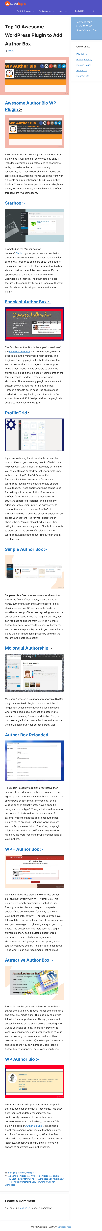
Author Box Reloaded (26, 734)
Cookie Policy (84, 65)
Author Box (13, 1176)
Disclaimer (82, 54)
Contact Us (82, 76)
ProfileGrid (16, 412)
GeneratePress (64, 1227)
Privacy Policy (84, 59)
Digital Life (80, 11)
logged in (25, 1208)
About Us (81, 70)
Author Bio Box (33, 1125)
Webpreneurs (45, 11)
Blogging (12, 1172)
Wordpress (31, 1172)
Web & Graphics (24, 11)
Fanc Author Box (19, 351)
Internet (21, 1172)
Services (63, 11)
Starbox (20, 253)
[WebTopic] (15, 3)
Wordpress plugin (50, 1176)
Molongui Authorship (26, 648)
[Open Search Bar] (93, 11)
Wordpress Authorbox (30, 1176)
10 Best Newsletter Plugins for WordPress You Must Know (36, 1179)
